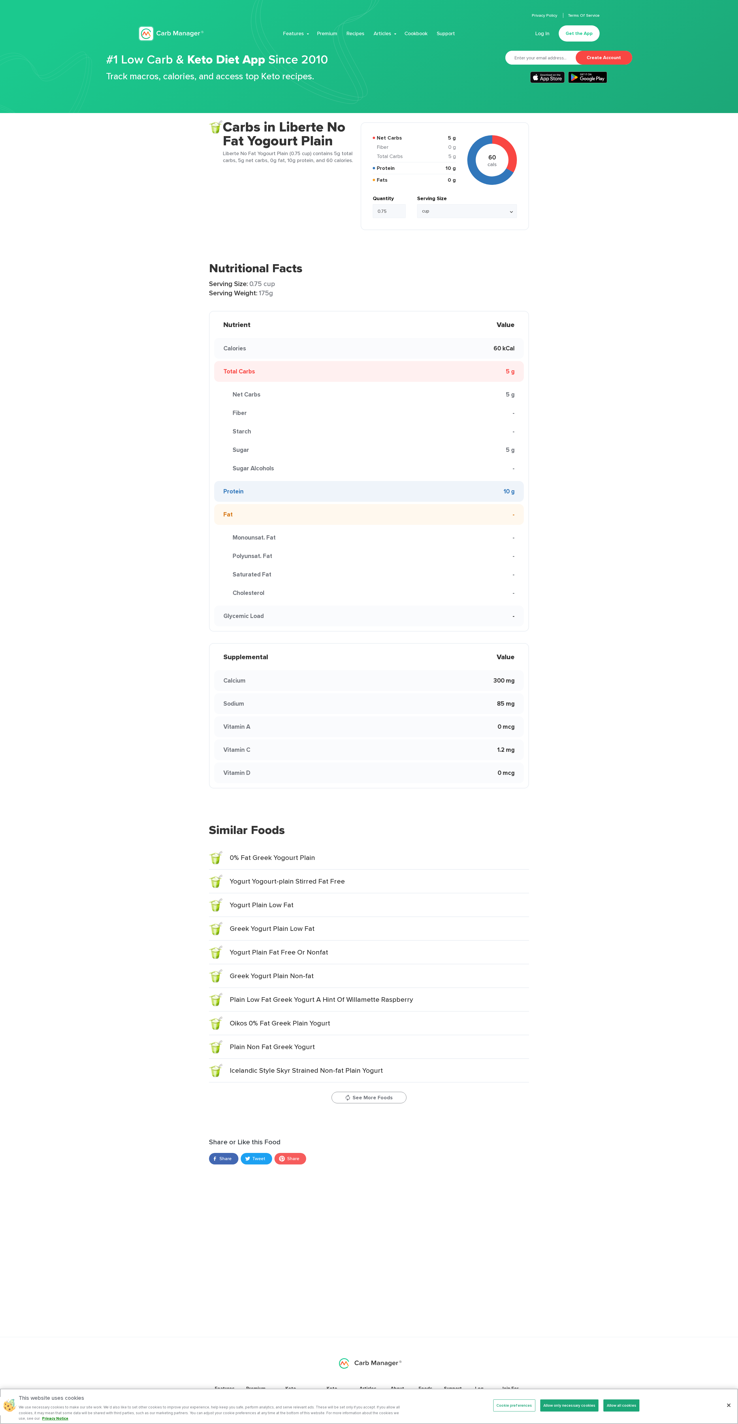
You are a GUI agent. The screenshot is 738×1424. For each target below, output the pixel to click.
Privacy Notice (55, 1418)
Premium (327, 33)
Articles (382, 33)
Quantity (383, 198)
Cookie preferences (514, 1405)
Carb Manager (171, 33)
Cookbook (416, 33)
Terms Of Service (584, 15)
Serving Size (432, 198)
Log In (542, 33)
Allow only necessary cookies (569, 1405)
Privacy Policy (545, 15)
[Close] (728, 1405)
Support (446, 33)
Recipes (355, 33)
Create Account (604, 57)
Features (293, 33)
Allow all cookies (621, 1405)
